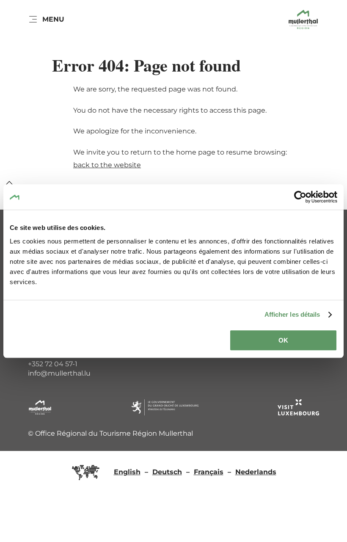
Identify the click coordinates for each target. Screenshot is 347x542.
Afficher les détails (292, 314)
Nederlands (255, 472)
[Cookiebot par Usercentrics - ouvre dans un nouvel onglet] (300, 197)
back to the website (107, 165)
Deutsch (167, 472)
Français (208, 472)
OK (283, 340)
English (127, 472)
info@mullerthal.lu (59, 373)
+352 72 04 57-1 (52, 364)
